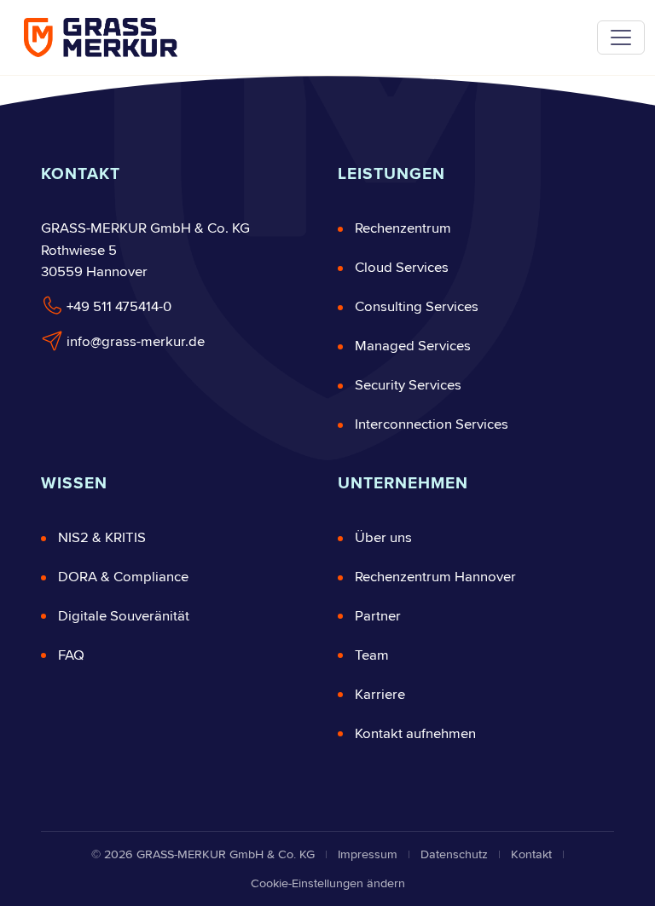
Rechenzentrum (403, 228)
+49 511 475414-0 (117, 306)
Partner (378, 616)
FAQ (71, 655)
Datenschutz (454, 854)
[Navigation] (621, 37)
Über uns (383, 537)
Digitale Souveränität (123, 616)
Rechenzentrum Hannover (435, 577)
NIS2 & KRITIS (102, 537)
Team (372, 655)
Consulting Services (416, 306)
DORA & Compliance (123, 577)
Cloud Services (402, 267)
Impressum (367, 854)
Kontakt (531, 854)
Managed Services (413, 346)
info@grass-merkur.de (134, 341)
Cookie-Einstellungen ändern (328, 883)
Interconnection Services (431, 424)
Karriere (380, 694)
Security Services (408, 385)
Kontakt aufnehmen (415, 733)
